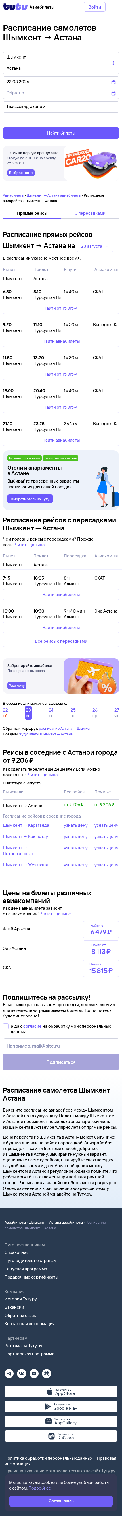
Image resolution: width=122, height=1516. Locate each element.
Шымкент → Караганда (26, 825)
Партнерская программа (29, 1353)
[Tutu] (15, 7)
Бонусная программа (26, 1268)
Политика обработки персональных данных (48, 1458)
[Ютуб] (34, 1371)
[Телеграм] (9, 1371)
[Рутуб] (46, 1371)
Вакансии (14, 1307)
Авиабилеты (13, 195)
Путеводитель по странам (31, 1260)
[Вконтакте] (21, 1371)
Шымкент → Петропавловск (18, 850)
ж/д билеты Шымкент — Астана (46, 734)
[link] (21, 172)
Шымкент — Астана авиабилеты (54, 195)
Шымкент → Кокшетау (25, 836)
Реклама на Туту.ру (23, 1345)
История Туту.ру (21, 1299)
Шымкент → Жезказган (26, 865)
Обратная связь (20, 1315)
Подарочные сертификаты (31, 1277)
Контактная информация (30, 1323)
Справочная (17, 1252)
